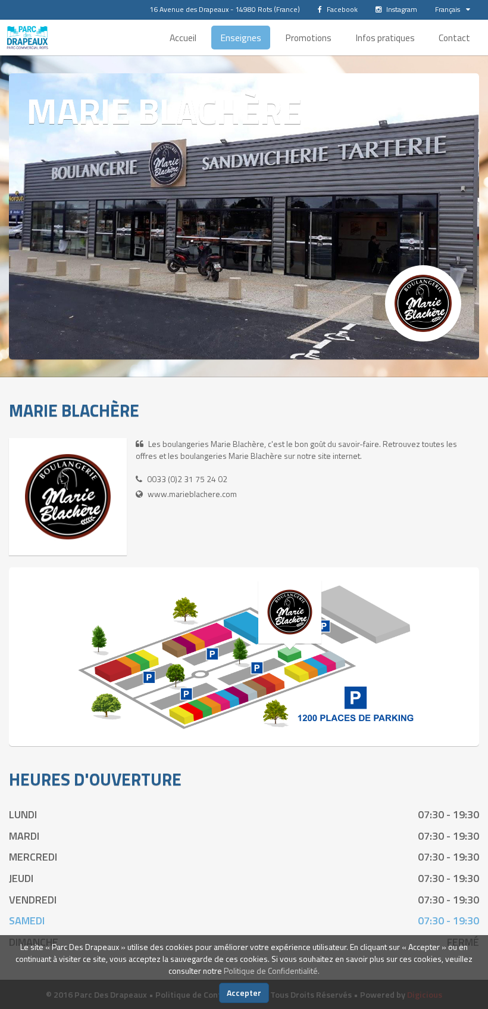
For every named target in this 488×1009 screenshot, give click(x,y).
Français (447, 9)
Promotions (308, 37)
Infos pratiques (385, 37)
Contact (454, 37)
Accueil (183, 37)
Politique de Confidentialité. (272, 970)
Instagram (400, 9)
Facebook (341, 9)
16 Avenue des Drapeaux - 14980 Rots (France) (224, 9)
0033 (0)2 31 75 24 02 (187, 479)
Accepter (244, 992)
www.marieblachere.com (192, 494)
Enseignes (240, 37)
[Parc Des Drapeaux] (27, 37)
